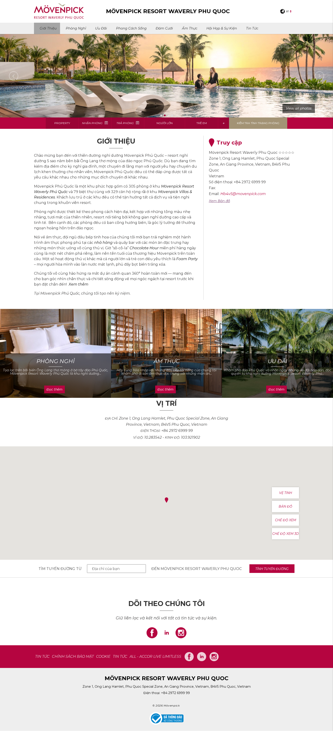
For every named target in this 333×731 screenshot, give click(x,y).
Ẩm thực (189, 28)
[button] (166, 500)
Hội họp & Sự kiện (221, 28)
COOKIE (103, 656)
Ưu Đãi (101, 28)
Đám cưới (164, 28)
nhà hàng (103, 242)
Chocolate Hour (144, 248)
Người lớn (165, 123)
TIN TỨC (42, 656)
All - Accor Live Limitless (155, 656)
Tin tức (252, 28)
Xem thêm (78, 284)
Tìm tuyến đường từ (60, 569)
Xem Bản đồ (219, 201)
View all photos (298, 108)
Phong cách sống (131, 28)
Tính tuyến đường (272, 569)
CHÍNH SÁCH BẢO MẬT (73, 656)
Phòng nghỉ (76, 28)
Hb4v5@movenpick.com (243, 194)
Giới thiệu (48, 28)
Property (62, 123)
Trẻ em (201, 123)
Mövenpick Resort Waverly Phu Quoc (201, 569)
